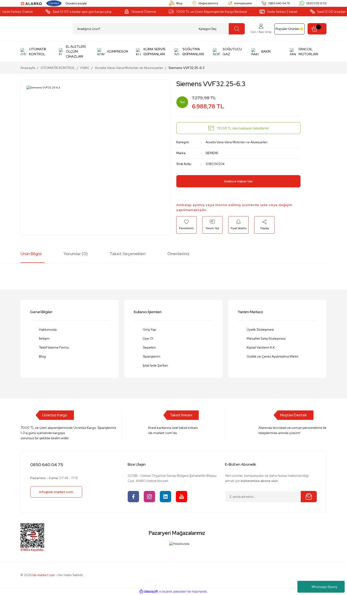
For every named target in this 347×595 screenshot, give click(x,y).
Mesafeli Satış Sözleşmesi (266, 338)
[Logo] (31, 3)
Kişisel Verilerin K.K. (261, 347)
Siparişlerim (151, 356)
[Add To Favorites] (186, 225)
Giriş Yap (149, 329)
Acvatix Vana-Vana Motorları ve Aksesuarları (236, 142)
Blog (42, 356)
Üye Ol (148, 338)
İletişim (44, 338)
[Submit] (309, 496)
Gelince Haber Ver (238, 181)
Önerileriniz (178, 253)
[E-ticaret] (173, 592)
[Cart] (317, 28)
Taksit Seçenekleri (128, 253)
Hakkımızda (48, 329)
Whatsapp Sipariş (324, 587)
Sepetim (149, 347)
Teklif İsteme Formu (54, 347)
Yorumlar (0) (75, 253)
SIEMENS (212, 153)
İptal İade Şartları (155, 365)
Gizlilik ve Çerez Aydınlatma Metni (272, 356)
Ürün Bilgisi (31, 253)
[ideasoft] (148, 591)
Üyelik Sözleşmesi (260, 329)
